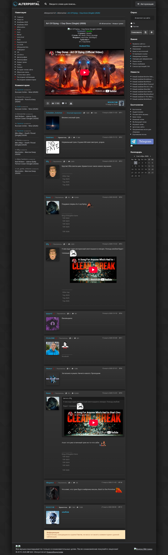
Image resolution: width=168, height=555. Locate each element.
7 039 (80, 507)
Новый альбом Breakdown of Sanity (145, 79)
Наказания (137, 49)
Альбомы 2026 (22, 22)
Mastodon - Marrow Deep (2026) (25, 153)
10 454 (75, 197)
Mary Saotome (22, 159)
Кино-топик (137, 117)
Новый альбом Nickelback (142, 99)
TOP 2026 (65, 231)
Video (19, 65)
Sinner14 (20, 97)
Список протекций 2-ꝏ (141, 66)
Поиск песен (137, 61)
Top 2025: (66, 182)
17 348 (77, 137)
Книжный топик (138, 119)
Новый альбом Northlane (141, 82)
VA (18, 52)
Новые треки (117, 23)
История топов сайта (25, 70)
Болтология (137, 109)
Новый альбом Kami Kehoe (142, 92)
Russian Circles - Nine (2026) (26, 92)
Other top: (66, 176)
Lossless (20, 55)
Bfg (47, 161)
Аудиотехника (138, 112)
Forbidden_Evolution (54, 113)
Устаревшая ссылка (140, 54)
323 (77, 338)
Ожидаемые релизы (140, 56)
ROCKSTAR (113, 102)
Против (136, 26)
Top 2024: (66, 179)
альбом (65, 512)
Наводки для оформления (142, 59)
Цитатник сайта (138, 127)
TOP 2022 (65, 218)
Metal (19, 35)
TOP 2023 (65, 221)
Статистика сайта (23, 75)
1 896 (75, 368)
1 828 (87, 113)
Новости (20, 20)
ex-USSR (20, 45)
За (134, 23)
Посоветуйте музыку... (141, 114)
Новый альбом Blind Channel (143, 84)
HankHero (50, 137)
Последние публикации (26, 77)
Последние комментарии (26, 80)
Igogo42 (49, 314)
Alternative (106, 23)
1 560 (72, 507)
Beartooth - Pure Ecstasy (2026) (25, 100)
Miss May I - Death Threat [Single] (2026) (25, 134)
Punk (19, 30)
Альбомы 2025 (22, 25)
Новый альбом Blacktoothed (142, 94)
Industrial (20, 37)
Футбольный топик (139, 122)
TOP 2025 (65, 227)
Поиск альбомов (139, 64)
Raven (48, 197)
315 (68, 197)
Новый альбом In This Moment (143, 97)
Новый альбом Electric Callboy (143, 87)
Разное (19, 67)
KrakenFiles (84, 46)
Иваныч (49, 369)
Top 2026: (66, 185)
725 (76, 482)
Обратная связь (23, 72)
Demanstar (21, 114)
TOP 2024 (65, 224)
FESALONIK (50, 338)
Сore (18, 32)
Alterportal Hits (22, 47)
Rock (18, 40)
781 (75, 313)
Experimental (22, 42)
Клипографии (22, 60)
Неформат (21, 50)
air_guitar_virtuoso (24, 169)
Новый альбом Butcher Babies (143, 77)
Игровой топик (138, 124)
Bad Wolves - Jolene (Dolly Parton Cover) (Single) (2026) (27, 117)
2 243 (72, 161)
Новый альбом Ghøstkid (141, 89)
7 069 (95, 113)
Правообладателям (55, 552)
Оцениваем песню (139, 134)
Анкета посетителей (140, 51)
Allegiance (50, 483)
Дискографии (22, 57)
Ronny (19, 140)
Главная (20, 17)
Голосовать (136, 32)
